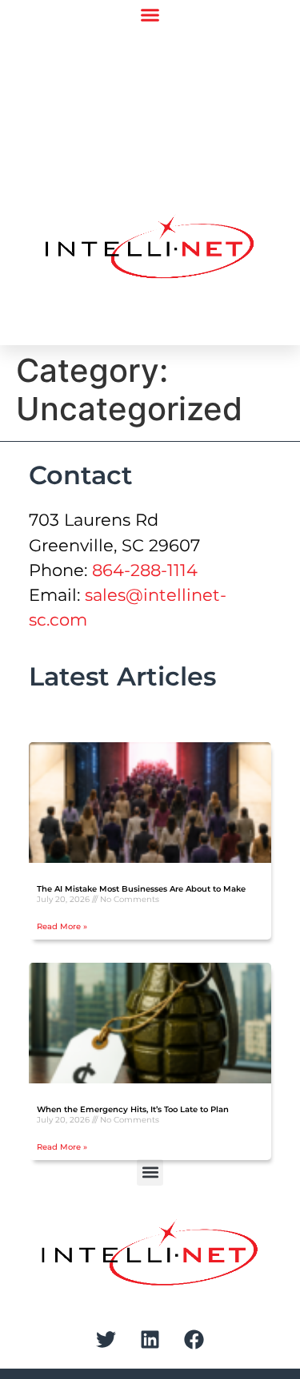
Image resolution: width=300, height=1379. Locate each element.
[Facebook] (194, 1339)
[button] (150, 15)
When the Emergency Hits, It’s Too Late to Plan (133, 1109)
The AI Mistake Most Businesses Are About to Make (141, 889)
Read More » (62, 926)
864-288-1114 (145, 570)
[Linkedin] (150, 1339)
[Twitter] (106, 1339)
